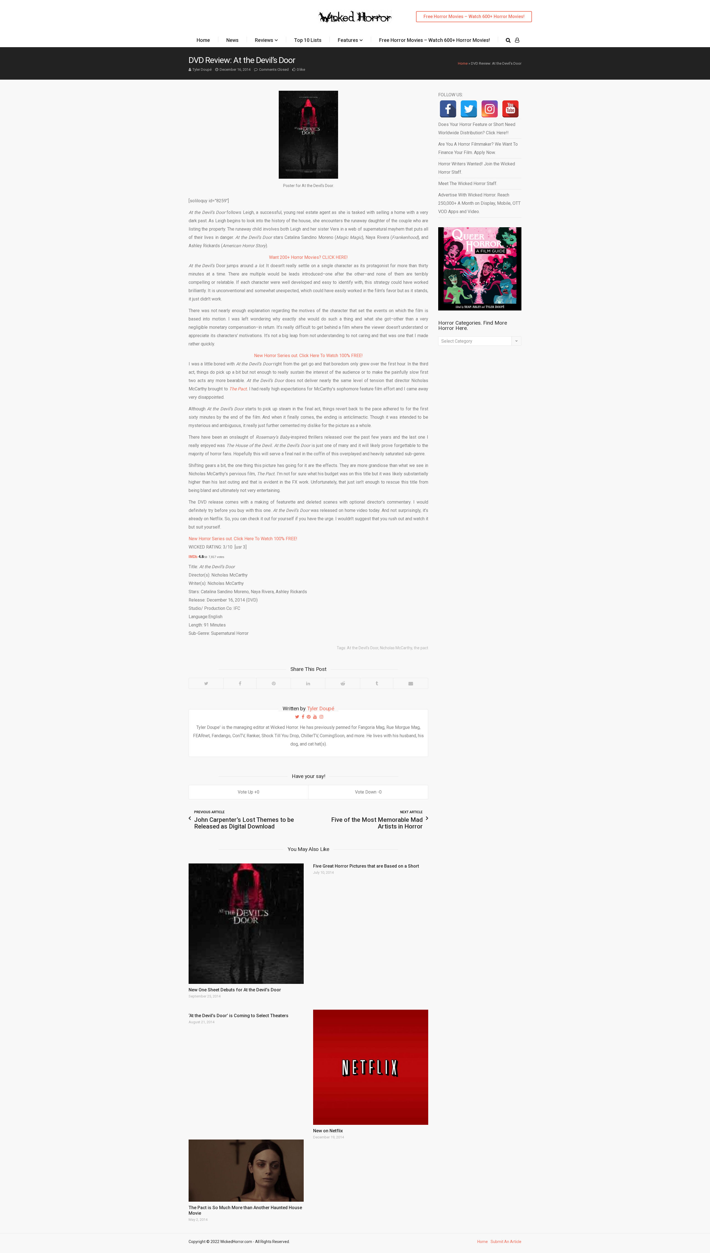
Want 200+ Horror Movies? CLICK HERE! (308, 257)
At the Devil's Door (362, 648)
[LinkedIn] (308, 683)
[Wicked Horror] (355, 16)
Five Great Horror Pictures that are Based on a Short (366, 866)
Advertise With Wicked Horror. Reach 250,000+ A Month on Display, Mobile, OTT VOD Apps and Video (479, 203)
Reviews (264, 40)
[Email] (410, 683)
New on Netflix (328, 1130)
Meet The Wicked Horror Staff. (467, 183)
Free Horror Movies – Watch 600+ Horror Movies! (474, 16)
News (232, 40)
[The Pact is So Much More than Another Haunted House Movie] (246, 1171)
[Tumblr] (376, 683)
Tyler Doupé (202, 69)
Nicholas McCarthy (396, 648)
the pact (421, 648)
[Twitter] (206, 683)
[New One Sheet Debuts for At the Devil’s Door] (246, 923)
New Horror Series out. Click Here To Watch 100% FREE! (308, 355)
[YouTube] (510, 109)
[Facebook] (239, 683)
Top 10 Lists (307, 40)
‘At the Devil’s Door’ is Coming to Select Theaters (238, 1015)
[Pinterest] (273, 683)
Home (203, 40)
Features (348, 40)
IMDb (194, 557)
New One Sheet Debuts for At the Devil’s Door (235, 989)
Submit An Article (506, 1242)
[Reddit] (342, 683)
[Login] (517, 40)
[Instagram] (489, 109)
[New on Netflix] (370, 1067)
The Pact (238, 388)
